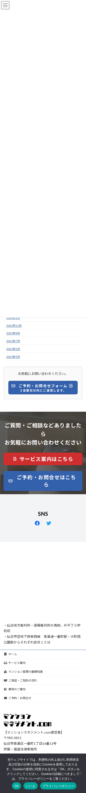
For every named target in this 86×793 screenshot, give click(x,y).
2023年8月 (13, 333)
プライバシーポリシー (58, 786)
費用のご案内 (17, 689)
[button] (43, 459)
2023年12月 (14, 325)
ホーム (12, 654)
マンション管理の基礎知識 (25, 671)
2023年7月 (13, 341)
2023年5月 (13, 356)
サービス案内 (17, 663)
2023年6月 (13, 348)
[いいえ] (80, 773)
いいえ (30, 786)
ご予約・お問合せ (19, 698)
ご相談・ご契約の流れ (22, 680)
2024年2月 (13, 317)
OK (16, 786)
